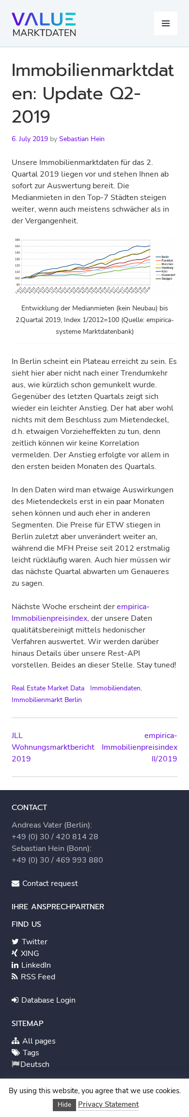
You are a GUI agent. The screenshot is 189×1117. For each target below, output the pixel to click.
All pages (38, 1041)
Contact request (49, 883)
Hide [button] (64, 1104)
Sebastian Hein (82, 139)
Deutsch (34, 1064)
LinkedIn (35, 965)
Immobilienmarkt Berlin (47, 699)
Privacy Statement (108, 1104)
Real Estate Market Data (48, 688)
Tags (30, 1052)
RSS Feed (37, 977)
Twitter (33, 942)
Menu (165, 23)
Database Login (47, 1000)
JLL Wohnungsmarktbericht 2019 (53, 747)
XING (29, 953)
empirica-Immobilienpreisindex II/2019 (139, 747)
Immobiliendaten (115, 688)
